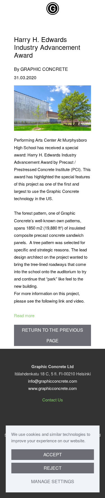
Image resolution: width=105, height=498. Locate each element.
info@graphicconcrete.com (52, 381)
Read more (24, 315)
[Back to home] (52, 8)
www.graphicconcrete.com (52, 388)
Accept (52, 454)
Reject (53, 468)
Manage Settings (52, 481)
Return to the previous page (52, 335)
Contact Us (52, 400)
